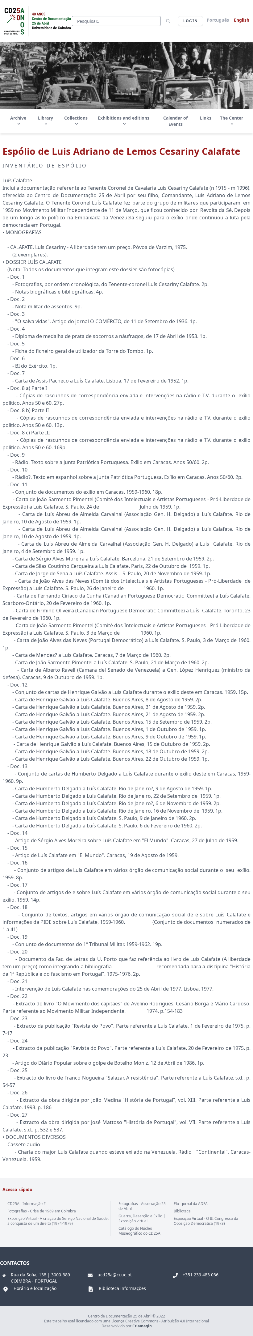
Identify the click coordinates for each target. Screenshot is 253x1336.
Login (190, 20)
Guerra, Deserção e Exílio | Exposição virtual (141, 1218)
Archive (18, 118)
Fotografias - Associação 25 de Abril (142, 1206)
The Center (231, 118)
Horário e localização (35, 1288)
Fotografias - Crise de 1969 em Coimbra (41, 1211)
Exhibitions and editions (123, 118)
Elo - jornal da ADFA (191, 1203)
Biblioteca (182, 1211)
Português (218, 20)
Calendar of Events (175, 121)
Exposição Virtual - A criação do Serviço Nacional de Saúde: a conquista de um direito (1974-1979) (58, 1221)
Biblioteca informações (122, 1288)
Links (205, 118)
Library (45, 118)
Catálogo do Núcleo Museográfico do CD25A (139, 1231)
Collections (76, 118)
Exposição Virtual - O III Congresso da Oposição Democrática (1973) (206, 1221)
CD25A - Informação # (26, 1203)
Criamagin (142, 1326)
